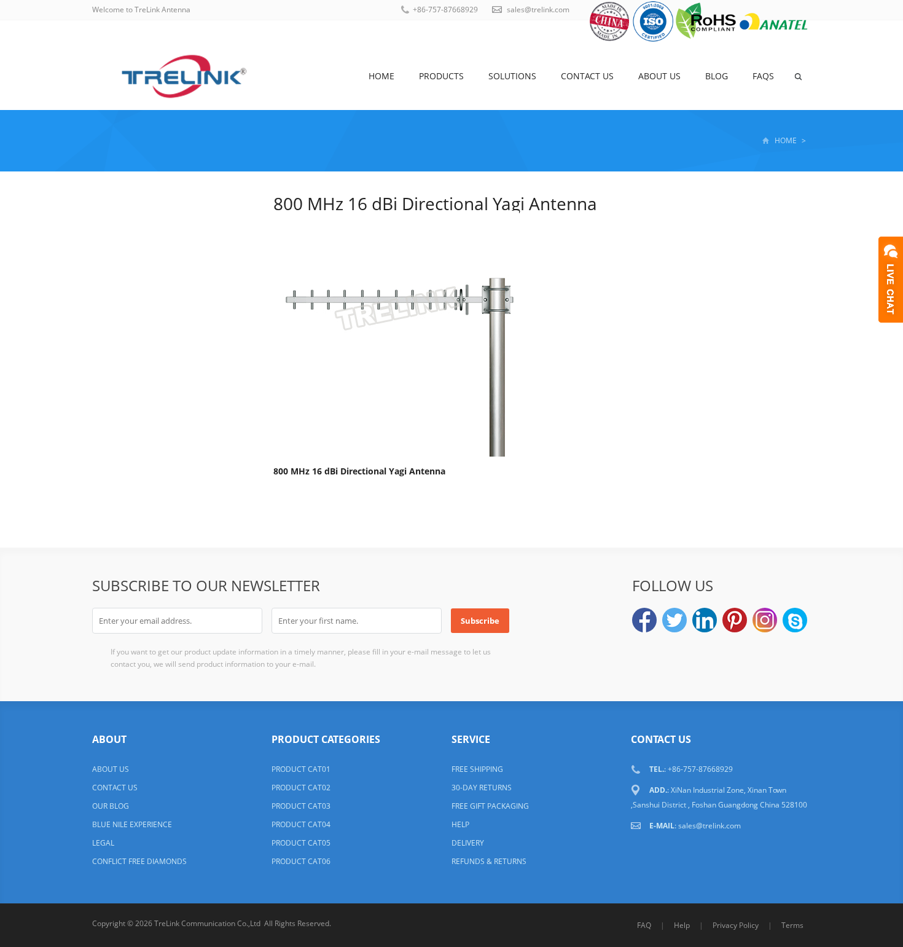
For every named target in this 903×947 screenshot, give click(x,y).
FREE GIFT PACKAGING (490, 806)
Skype (795, 620)
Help (682, 925)
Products (441, 76)
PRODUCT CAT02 (301, 787)
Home (381, 76)
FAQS (763, 76)
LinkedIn (704, 620)
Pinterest (734, 620)
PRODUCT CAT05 (301, 843)
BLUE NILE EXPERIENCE (132, 824)
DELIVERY (468, 843)
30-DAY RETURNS (482, 787)
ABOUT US (110, 769)
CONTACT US (115, 787)
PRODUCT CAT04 (301, 824)
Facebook (644, 620)
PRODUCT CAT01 (301, 769)
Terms (792, 925)
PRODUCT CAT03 (301, 806)
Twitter (674, 620)
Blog (716, 76)
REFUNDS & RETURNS (489, 861)
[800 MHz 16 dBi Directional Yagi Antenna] (396, 336)
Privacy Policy (736, 925)
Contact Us (587, 76)
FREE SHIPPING (477, 769)
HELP (460, 824)
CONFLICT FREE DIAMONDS (139, 861)
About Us (659, 76)
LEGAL (103, 843)
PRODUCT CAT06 (301, 861)
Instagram (764, 620)
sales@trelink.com (538, 9)
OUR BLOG (110, 806)
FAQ (644, 925)
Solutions (512, 76)
